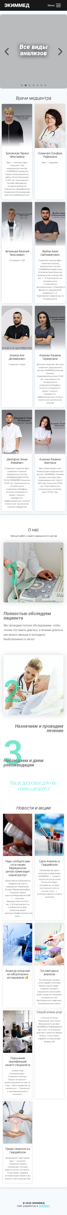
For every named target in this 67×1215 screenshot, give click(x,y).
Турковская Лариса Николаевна (17, 155)
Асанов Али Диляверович (17, 357)
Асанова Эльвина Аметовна (50, 461)
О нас (33, 529)
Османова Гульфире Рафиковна (50, 155)
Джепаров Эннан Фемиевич (17, 461)
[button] (22, 85)
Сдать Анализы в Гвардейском (49, 863)
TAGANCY (44, 1205)
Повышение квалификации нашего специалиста (17, 1061)
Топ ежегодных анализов (49, 972)
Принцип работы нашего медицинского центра (33, 536)
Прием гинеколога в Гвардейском (17, 1150)
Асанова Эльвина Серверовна (50, 357)
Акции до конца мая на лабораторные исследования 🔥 (18, 974)
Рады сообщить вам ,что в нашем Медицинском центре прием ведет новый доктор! (17, 868)
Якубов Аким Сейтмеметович (50, 253)
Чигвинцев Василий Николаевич (17, 253)
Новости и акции (33, 808)
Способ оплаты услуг (49, 1012)
